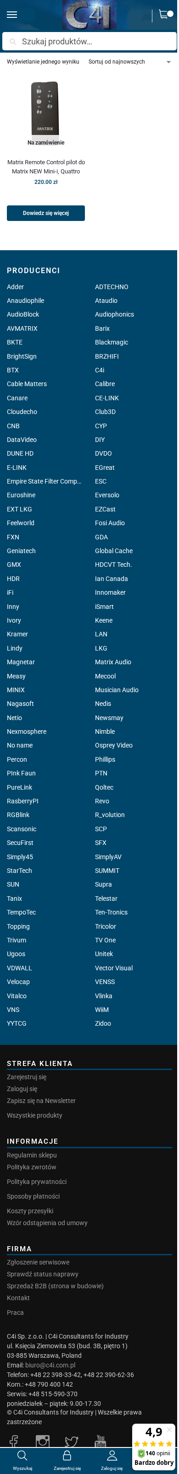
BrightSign (22, 356)
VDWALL (19, 968)
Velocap (18, 981)
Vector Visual (114, 968)
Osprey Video (114, 745)
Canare (17, 398)
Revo (102, 801)
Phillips (105, 759)
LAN (101, 634)
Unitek (104, 954)
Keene (103, 620)
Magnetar (21, 662)
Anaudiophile (25, 300)
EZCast (105, 509)
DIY (100, 439)
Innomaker (110, 592)
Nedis (103, 703)
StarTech (19, 870)
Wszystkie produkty (34, 1115)
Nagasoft (20, 703)
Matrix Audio (113, 662)
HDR (13, 578)
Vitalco (17, 996)
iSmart (104, 606)
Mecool (105, 676)
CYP (101, 426)
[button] (165, 16)
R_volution (110, 814)
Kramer (17, 634)
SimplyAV (108, 857)
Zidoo (103, 1023)
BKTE (14, 342)
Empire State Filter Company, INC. (45, 481)
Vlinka (103, 996)
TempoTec (21, 912)
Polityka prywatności (37, 1181)
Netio (14, 717)
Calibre (105, 383)
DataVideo (22, 439)
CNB (13, 426)
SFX (100, 842)
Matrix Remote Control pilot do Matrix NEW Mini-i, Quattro (46, 167)
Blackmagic (111, 342)
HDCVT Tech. (113, 564)
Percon (17, 759)
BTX (13, 370)
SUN (13, 884)
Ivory (14, 620)
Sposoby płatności (33, 1196)
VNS (13, 1009)
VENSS (105, 981)
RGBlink (18, 814)
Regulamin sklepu (32, 1155)
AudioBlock (23, 314)
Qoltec (104, 787)
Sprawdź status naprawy (42, 1274)
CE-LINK (107, 398)
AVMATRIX (22, 328)
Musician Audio (117, 690)
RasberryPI (23, 801)
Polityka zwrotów (31, 1167)
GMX (14, 564)
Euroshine (21, 495)
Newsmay (109, 717)
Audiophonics (114, 314)
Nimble (105, 731)
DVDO (103, 453)
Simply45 (20, 857)
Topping (18, 926)
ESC (100, 481)
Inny (13, 606)
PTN (101, 773)
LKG (101, 648)
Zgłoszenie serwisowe (38, 1262)
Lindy (14, 648)
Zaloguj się (22, 1088)
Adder (15, 286)
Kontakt (18, 1298)
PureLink (19, 787)
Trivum (16, 940)
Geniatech (21, 550)
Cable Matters (27, 383)
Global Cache (114, 550)
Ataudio (106, 300)
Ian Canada (111, 578)
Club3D (105, 411)
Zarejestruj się (26, 1077)
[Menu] (20, 15)
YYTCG (17, 1023)
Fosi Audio (110, 523)
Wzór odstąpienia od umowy (47, 1223)
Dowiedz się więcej (46, 213)
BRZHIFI (107, 356)
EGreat (105, 467)
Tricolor (105, 926)
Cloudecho (22, 411)
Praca (15, 1312)
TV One (105, 940)
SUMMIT (107, 870)
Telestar (106, 898)
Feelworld (20, 523)
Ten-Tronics (111, 912)
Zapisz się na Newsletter (41, 1100)
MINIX (16, 690)
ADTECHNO (112, 286)
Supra (103, 884)
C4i (99, 370)
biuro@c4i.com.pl (50, 1365)
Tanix (14, 898)
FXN (13, 537)
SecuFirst (20, 842)
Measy (16, 676)
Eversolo (107, 495)
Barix (102, 328)
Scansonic (21, 829)
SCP (101, 829)
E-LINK (17, 467)
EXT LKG (19, 509)
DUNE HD (20, 453)
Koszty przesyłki (30, 1211)
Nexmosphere (26, 731)
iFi (10, 592)
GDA (101, 537)
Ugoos (16, 954)
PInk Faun (21, 773)
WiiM (102, 1009)
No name (20, 745)
